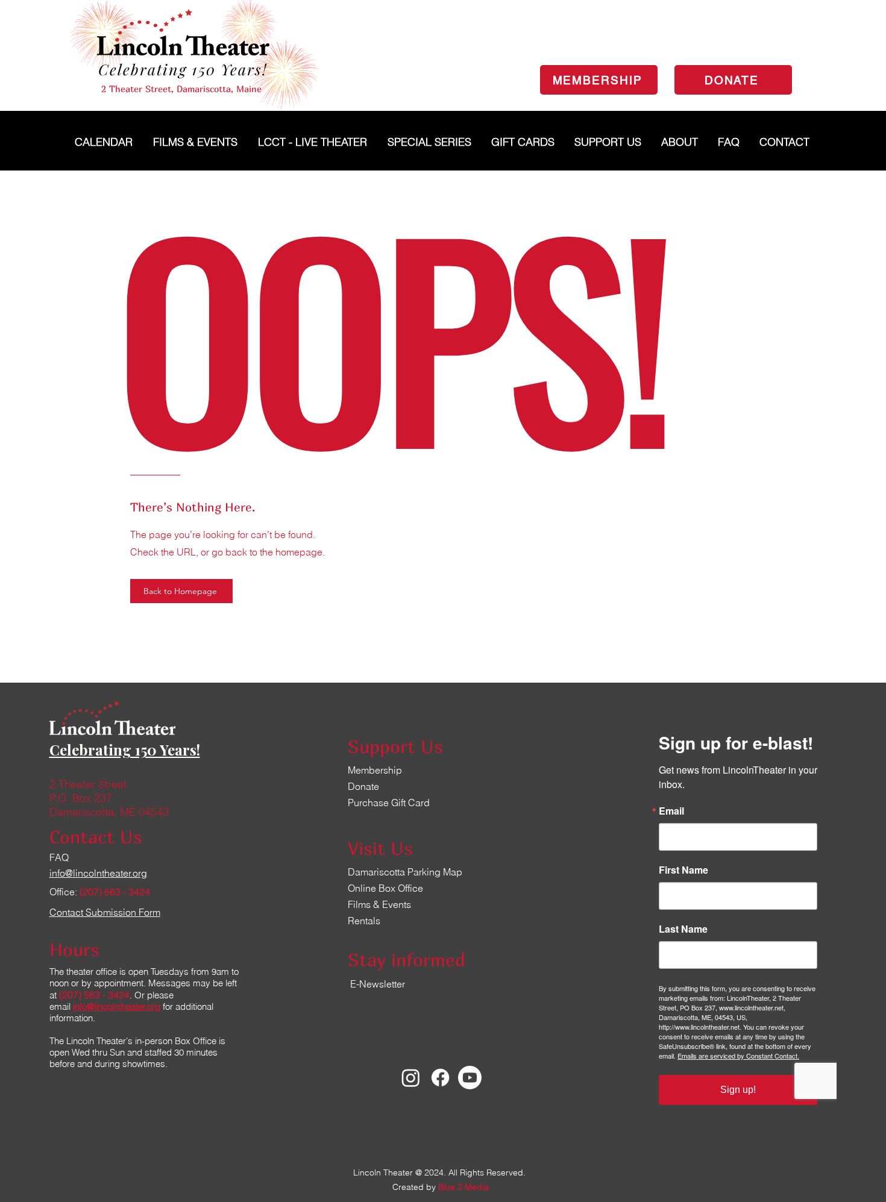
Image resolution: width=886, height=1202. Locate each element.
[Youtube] (470, 1077)
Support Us (395, 746)
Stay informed (406, 960)
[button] (430, 142)
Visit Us (380, 848)
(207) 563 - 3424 (115, 892)
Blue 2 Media (463, 1187)
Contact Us (95, 837)
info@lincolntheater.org (116, 1006)
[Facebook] (440, 1077)
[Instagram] (411, 1077)
